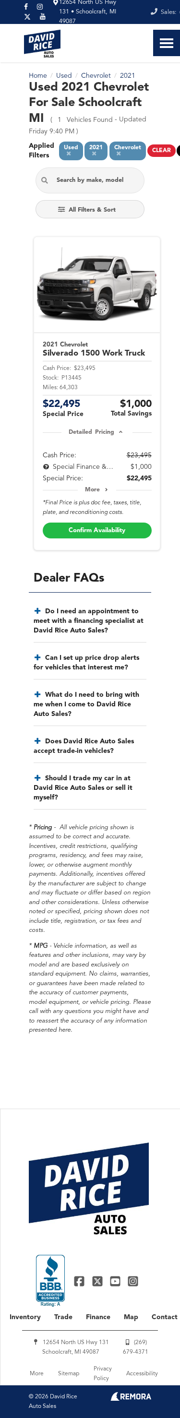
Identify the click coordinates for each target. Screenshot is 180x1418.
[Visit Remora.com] (130, 1398)
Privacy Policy (103, 1374)
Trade (63, 1317)
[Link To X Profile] (98, 1281)
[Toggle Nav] (166, 43)
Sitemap (68, 1374)
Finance (98, 1317)
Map (131, 1317)
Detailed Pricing (91, 432)
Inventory (25, 1317)
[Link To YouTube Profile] (116, 1281)
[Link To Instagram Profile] (133, 1281)
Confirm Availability (97, 530)
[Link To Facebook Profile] (80, 1281)
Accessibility (142, 1374)
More (92, 490)
